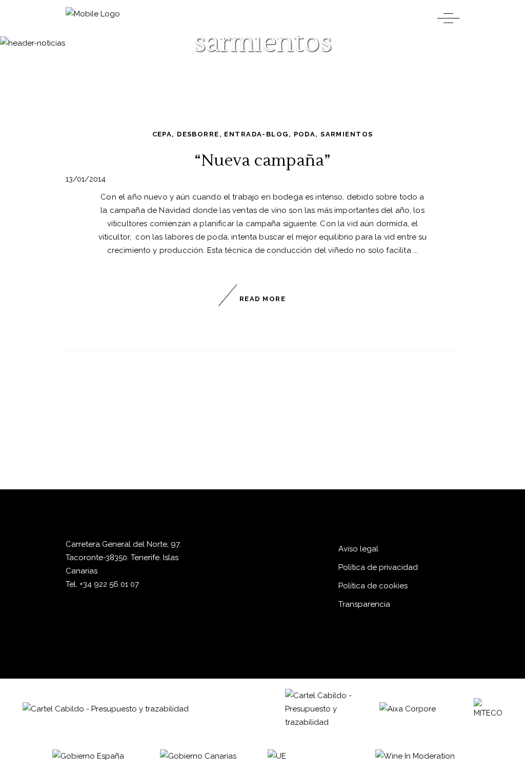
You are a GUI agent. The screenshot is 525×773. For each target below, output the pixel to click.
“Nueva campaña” (262, 160)
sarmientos (346, 134)
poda (305, 134)
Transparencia (364, 604)
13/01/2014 (86, 179)
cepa (162, 134)
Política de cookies (373, 585)
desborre (198, 134)
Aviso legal (358, 548)
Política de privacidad (378, 567)
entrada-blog (256, 134)
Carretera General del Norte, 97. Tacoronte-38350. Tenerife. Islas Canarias (123, 558)
